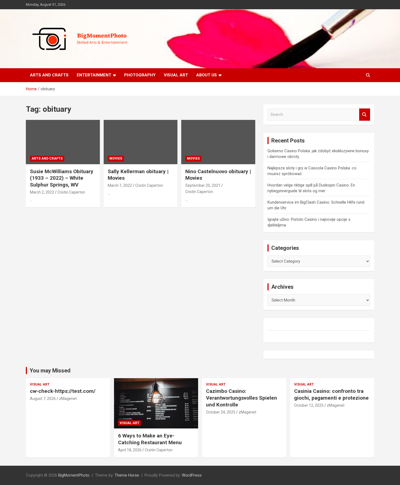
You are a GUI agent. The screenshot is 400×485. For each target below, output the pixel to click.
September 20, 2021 (202, 185)
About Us (206, 75)
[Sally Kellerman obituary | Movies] (140, 142)
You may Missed (50, 370)
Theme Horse (127, 475)
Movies (115, 158)
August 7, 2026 (43, 398)
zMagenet (68, 398)
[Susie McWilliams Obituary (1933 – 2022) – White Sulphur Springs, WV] (63, 142)
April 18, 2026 (129, 450)
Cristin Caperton (71, 192)
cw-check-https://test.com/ (63, 391)
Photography (140, 75)
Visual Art (176, 75)
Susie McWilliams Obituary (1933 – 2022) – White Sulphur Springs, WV (61, 178)
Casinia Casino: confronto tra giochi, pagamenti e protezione (331, 394)
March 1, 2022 (120, 185)
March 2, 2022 (42, 192)
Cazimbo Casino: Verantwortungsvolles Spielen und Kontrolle (241, 398)
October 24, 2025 (220, 412)
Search (364, 114)
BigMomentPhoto (74, 475)
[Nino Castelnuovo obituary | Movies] (218, 142)
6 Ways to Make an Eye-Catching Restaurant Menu (150, 439)
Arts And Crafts (49, 75)
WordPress (192, 475)
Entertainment (94, 75)
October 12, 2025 (309, 405)
